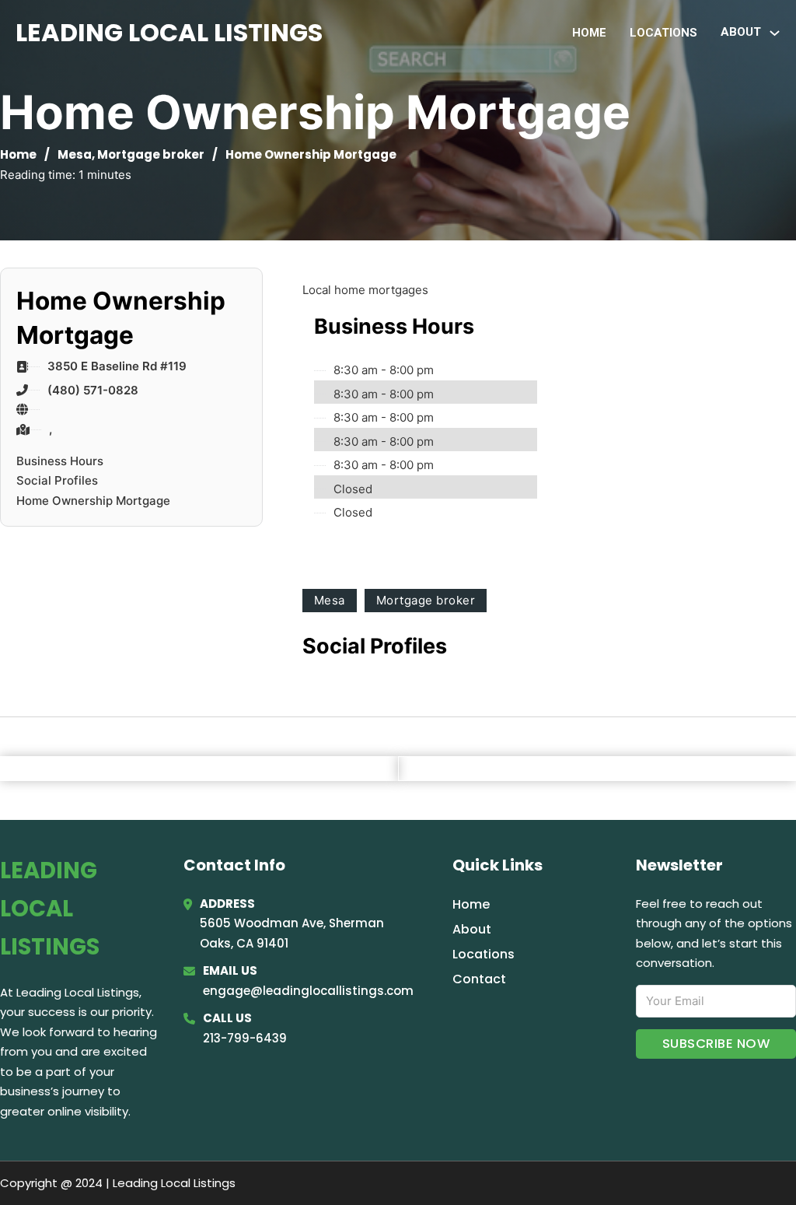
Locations (663, 33)
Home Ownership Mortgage (93, 500)
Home (589, 33)
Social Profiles (57, 480)
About (471, 929)
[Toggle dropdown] (774, 33)
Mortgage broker (150, 154)
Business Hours (59, 461)
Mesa (75, 154)
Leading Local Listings (169, 32)
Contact (479, 979)
